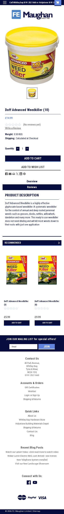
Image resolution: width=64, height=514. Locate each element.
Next (59, 243)
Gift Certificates (32, 387)
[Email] (10, 173)
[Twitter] (17, 173)
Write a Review (13, 128)
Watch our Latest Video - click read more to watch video (32, 452)
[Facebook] (6, 173)
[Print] (13, 173)
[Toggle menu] (4, 4)
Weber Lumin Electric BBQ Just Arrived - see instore (32, 456)
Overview (32, 181)
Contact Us (32, 431)
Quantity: (9, 148)
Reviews (32, 187)
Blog (32, 435)
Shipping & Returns (32, 399)
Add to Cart (17, 323)
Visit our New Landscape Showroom (32, 464)
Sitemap (36, 511)
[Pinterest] (24, 173)
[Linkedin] (20, 173)
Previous (54, 243)
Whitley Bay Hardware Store (32, 420)
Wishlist (32, 391)
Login (35, 7)
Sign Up (45, 7)
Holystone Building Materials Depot (32, 424)
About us (32, 416)
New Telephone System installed (32, 460)
